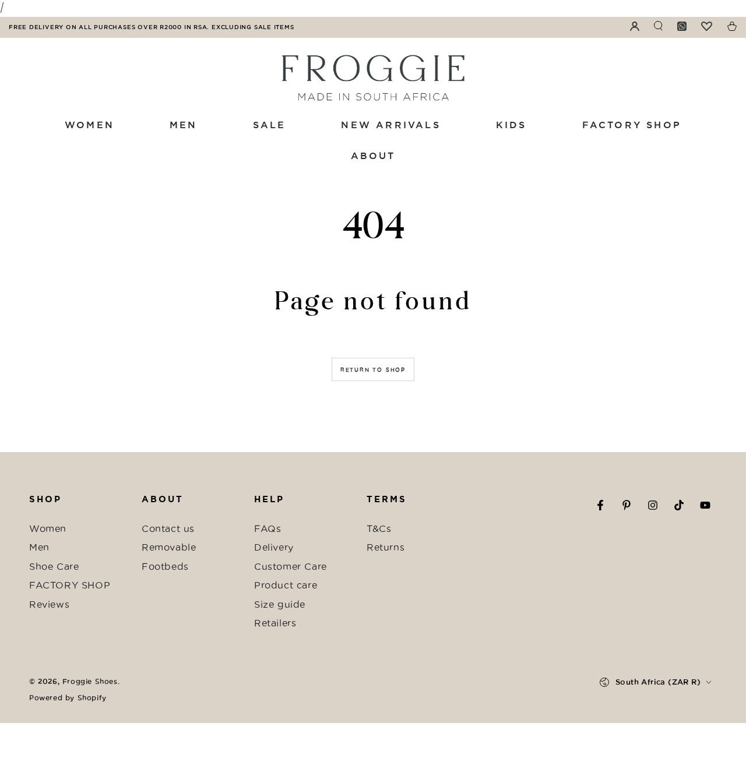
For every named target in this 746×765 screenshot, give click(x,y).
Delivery (274, 547)
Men (39, 547)
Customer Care (290, 566)
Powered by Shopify (68, 697)
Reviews (49, 604)
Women (47, 528)
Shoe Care (54, 566)
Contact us (168, 528)
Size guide (279, 604)
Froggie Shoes (90, 681)
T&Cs (379, 528)
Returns (385, 547)
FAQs (267, 528)
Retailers (275, 623)
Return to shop (373, 370)
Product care (285, 585)
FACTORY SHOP (69, 585)
